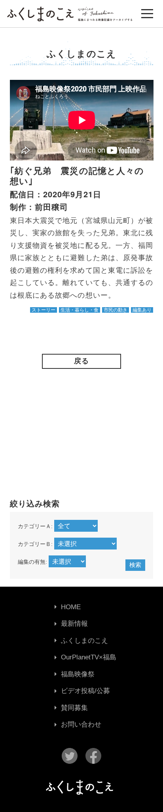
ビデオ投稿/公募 (85, 691)
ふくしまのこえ (84, 640)
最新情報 (74, 623)
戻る (81, 361)
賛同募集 (74, 708)
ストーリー (43, 310)
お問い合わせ (81, 724)
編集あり (142, 310)
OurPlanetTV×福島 (88, 657)
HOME (71, 607)
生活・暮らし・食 (80, 310)
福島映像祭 (78, 674)
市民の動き (115, 310)
